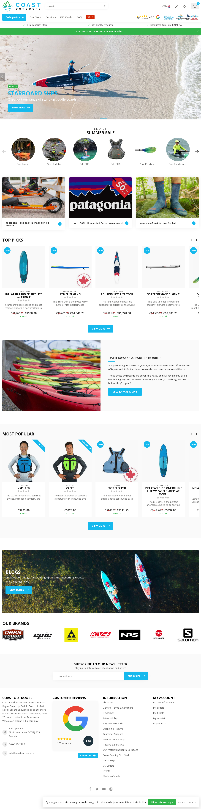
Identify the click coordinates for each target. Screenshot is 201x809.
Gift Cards (66, 17)
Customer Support (113, 733)
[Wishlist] (184, 6)
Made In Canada (111, 776)
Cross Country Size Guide (116, 755)
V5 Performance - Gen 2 (163, 294)
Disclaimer (108, 712)
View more (98, 328)
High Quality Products (102, 24)
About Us (108, 702)
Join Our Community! (114, 739)
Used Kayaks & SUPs (125, 391)
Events (106, 770)
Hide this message (162, 802)
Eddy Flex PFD (117, 488)
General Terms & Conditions (118, 707)
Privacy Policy (110, 718)
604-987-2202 (17, 744)
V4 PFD (70, 488)
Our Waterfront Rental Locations (120, 749)
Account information (163, 702)
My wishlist (159, 718)
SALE (90, 17)
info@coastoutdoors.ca (21, 753)
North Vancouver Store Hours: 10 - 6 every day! (99, 31)
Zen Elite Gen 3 (70, 294)
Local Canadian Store (36, 24)
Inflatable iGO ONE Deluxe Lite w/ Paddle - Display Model (163, 491)
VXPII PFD (24, 488)
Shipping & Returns (113, 728)
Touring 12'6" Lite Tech (117, 294)
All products (159, 723)
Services (51, 17)
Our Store (35, 17)
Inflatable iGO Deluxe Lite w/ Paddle (23, 295)
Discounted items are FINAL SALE (167, 24)
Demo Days (109, 760)
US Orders (108, 765)
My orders (158, 707)
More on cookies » (187, 802)
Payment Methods (113, 723)
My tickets (158, 712)
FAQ (79, 17)
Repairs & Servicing (113, 744)
